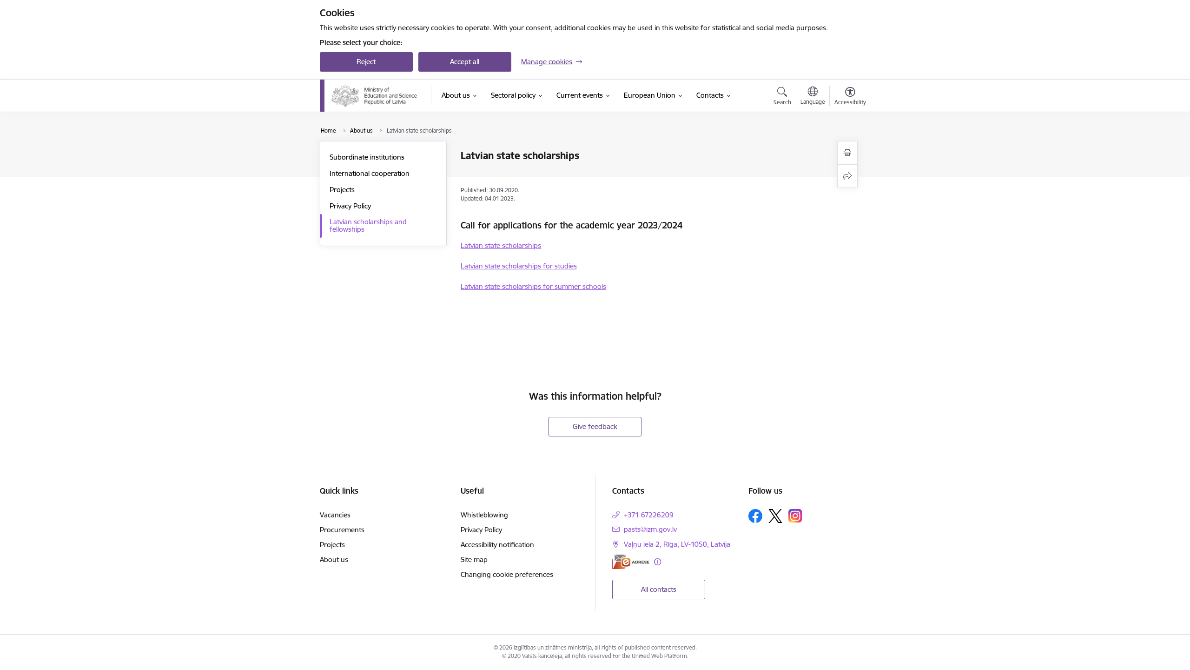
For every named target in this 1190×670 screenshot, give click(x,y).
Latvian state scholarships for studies (519, 265)
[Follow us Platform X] (775, 516)
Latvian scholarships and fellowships (368, 225)
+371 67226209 (649, 514)
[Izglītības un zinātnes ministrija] (375, 96)
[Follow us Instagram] (795, 516)
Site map (474, 559)
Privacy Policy (350, 205)
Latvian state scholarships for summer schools (533, 286)
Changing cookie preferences (507, 574)
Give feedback (595, 426)
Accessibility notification (497, 544)
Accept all (464, 61)
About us (334, 559)
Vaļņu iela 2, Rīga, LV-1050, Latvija (677, 544)
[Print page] (847, 152)
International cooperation (370, 173)
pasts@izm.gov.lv (650, 529)
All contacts (658, 589)
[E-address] (630, 562)
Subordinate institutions (367, 157)
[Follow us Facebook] (755, 516)
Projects (342, 189)
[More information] (657, 561)
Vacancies (335, 514)
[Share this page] (847, 176)
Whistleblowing (484, 514)
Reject (366, 61)
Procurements (342, 529)
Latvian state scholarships (501, 245)
